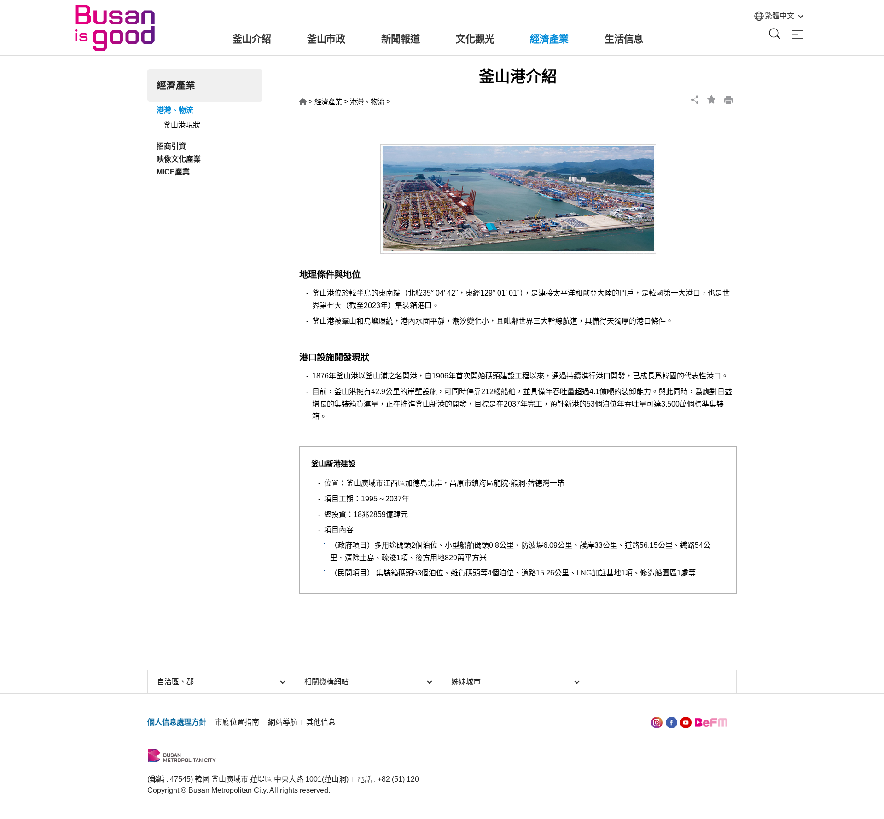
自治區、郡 (175, 681)
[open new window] (657, 722)
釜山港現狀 (181, 125)
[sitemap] (797, 34)
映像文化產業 (179, 159)
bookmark (712, 99)
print (728, 99)
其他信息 (321, 722)
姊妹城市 (466, 681)
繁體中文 (779, 16)
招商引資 (171, 146)
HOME (303, 102)
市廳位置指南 (237, 722)
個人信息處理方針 (176, 722)
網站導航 (282, 722)
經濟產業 (328, 101)
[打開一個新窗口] (671, 722)
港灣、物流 (175, 110)
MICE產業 (173, 172)
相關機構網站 (326, 681)
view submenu (253, 112)
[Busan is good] (116, 28)
